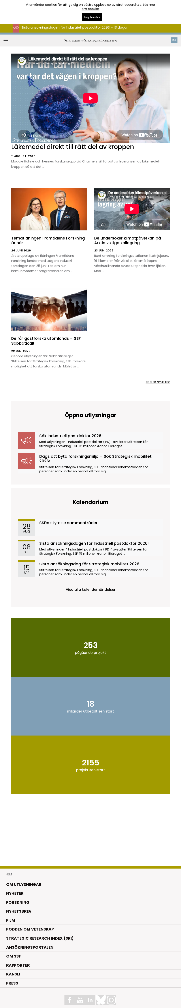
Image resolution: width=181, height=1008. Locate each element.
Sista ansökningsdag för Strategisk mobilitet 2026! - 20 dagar (71, 31)
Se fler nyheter (158, 382)
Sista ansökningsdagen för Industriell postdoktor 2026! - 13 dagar (74, 27)
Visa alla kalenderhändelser (90, 589)
